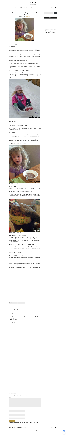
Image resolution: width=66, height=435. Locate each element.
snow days (19, 302)
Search (55, 12)
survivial (23, 302)
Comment (11, 397)
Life (12, 302)
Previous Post (16, 309)
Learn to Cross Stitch (18, 7)
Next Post (32, 309)
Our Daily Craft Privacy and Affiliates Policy (15, 427)
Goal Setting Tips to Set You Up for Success (13, 391)
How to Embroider (11, 7)
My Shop (31, 7)
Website (10, 416)
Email (10, 412)
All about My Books (26, 7)
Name (10, 409)
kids (9, 302)
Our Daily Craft (33, 2)
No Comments (28, 16)
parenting (15, 302)
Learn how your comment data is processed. (31, 422)
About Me (24, 427)
